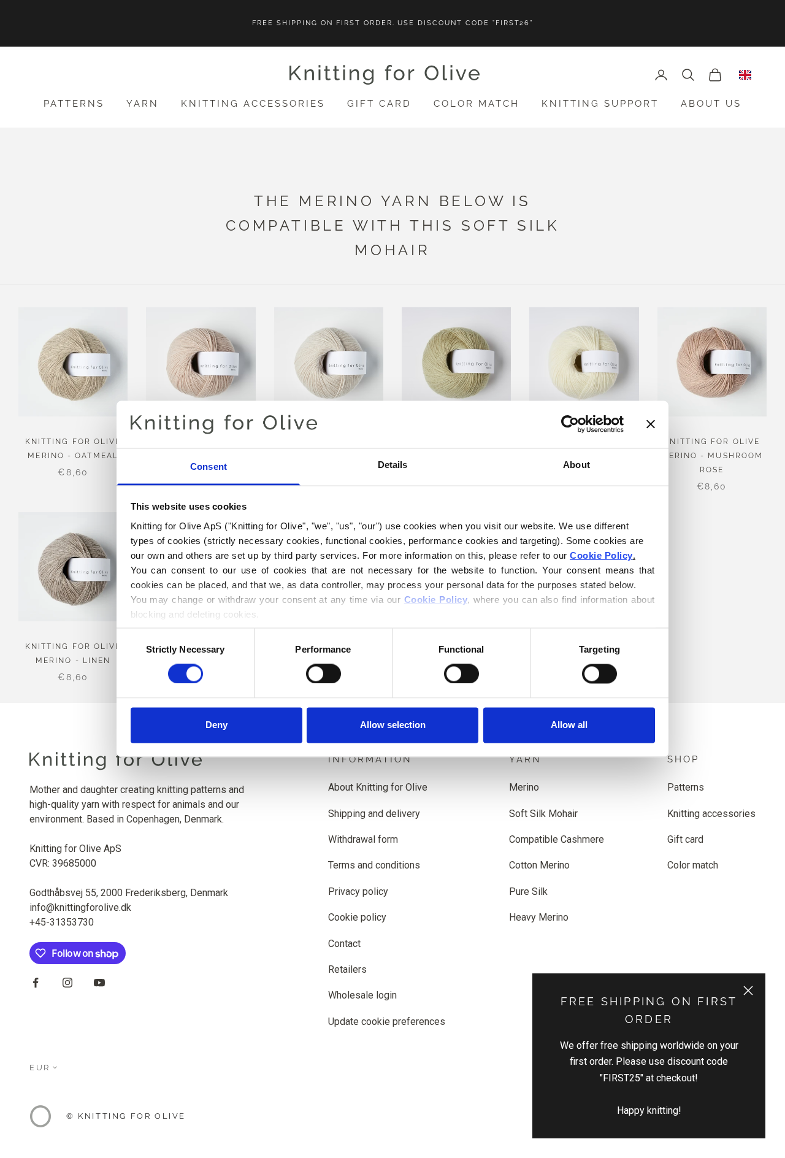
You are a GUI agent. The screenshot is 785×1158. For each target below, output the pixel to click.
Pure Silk (528, 891)
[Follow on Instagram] (67, 982)
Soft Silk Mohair (543, 813)
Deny (216, 724)
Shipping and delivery (374, 813)
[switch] (323, 674)
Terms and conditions (374, 865)
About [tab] (576, 464)
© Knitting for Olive (126, 1116)
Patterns (74, 103)
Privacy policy (358, 891)
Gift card (379, 103)
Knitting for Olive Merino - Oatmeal (73, 448)
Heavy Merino (539, 917)
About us (711, 103)
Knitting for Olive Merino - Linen (73, 653)
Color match (476, 103)
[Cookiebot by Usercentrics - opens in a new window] (570, 424)
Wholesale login (362, 995)
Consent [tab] (208, 466)
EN (745, 75)
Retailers (347, 969)
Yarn (142, 103)
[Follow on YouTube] (99, 982)
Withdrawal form (363, 839)
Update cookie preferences (386, 1021)
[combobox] (745, 75)
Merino (524, 787)
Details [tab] (393, 464)
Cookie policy (357, 917)
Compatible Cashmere (556, 839)
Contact (344, 943)
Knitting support (600, 103)
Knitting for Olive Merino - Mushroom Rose (712, 455)
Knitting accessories (253, 103)
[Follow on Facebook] (35, 982)
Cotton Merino (539, 865)
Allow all (569, 724)
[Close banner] (650, 424)
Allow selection (393, 724)
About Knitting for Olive (377, 787)
